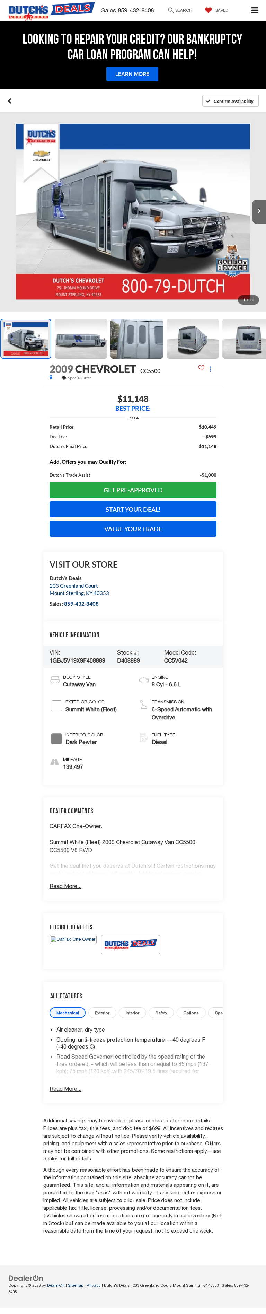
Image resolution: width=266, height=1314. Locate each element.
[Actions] (210, 369)
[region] (133, 451)
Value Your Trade (133, 529)
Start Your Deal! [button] (133, 509)
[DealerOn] (26, 1278)
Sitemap (75, 1285)
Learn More (132, 74)
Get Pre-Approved (133, 490)
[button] (9, 101)
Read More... (65, 886)
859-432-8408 (81, 604)
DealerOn (56, 1285)
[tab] (68, 1012)
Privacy (94, 1285)
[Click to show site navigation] (255, 10)
